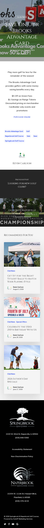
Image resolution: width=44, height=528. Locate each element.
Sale (28, 136)
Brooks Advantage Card (14, 131)
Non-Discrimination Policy (22, 456)
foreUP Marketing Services (23, 519)
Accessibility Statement (22, 449)
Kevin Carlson (17, 50)
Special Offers (21, 322)
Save (35, 136)
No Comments (22, 54)
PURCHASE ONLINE (22, 117)
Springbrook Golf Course (14, 141)
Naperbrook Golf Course (14, 136)
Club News (22, 17)
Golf (28, 131)
